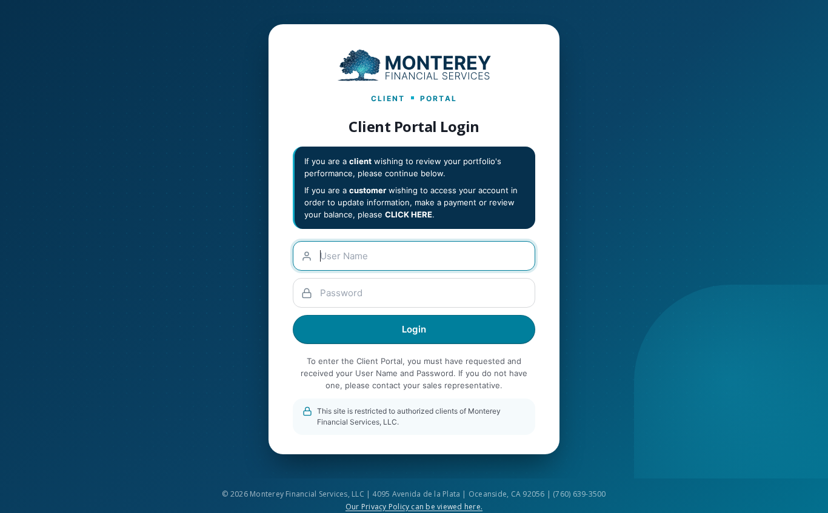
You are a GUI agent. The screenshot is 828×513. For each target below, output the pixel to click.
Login (414, 329)
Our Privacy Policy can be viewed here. (414, 506)
